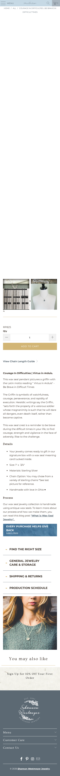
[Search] (48, 3)
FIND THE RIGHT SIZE (25, 549)
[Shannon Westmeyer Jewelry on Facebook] (21, 759)
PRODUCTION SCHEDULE (28, 588)
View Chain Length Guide (19, 361)
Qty (5, 331)
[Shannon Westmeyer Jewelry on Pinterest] (27, 759)
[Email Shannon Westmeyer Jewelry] (38, 759)
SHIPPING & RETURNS (25, 576)
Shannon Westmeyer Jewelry (34, 768)
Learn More (12, 533)
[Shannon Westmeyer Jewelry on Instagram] (32, 759)
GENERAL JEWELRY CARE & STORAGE (24, 562)
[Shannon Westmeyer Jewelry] (30, 3)
